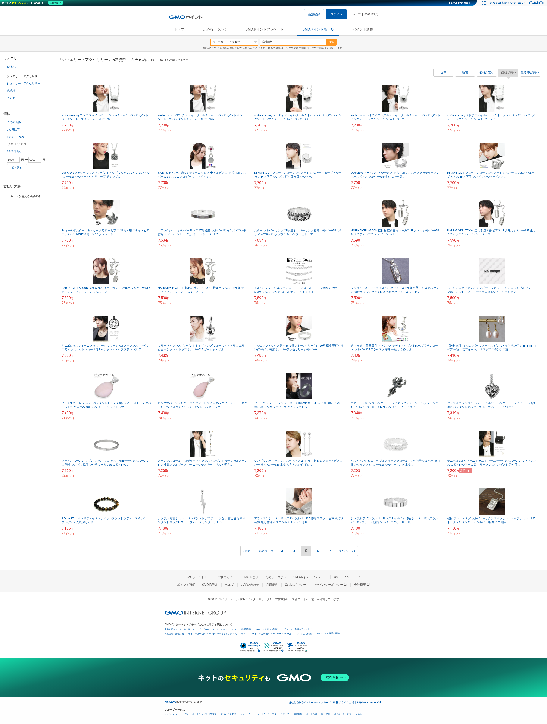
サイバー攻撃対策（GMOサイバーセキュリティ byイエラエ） (218, 634)
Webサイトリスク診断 (267, 629)
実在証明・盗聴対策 (174, 634)
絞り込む (17, 167)
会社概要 (360, 584)
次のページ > (347, 551)
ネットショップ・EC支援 (204, 714)
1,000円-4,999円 (16, 136)
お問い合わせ (250, 584)
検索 (331, 42)
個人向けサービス (342, 714)
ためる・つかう (215, 29)
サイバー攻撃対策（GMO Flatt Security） (272, 634)
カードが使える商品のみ (25, 196)
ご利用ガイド (226, 577)
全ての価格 (14, 122)
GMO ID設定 (371, 14)
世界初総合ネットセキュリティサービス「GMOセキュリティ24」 (196, 629)
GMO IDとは (250, 577)
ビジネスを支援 (228, 714)
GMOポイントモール (318, 29)
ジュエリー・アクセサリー (23, 83)
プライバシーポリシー (328, 584)
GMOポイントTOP (198, 577)
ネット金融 (311, 714)
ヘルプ (357, 14)
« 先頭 (246, 551)
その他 (11, 98)
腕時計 (11, 90)
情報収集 (298, 714)
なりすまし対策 (304, 634)
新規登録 (314, 14)
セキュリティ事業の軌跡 (328, 633)
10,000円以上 (15, 151)
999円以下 (13, 129)
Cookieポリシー (295, 584)
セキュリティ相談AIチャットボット (299, 629)
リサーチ (285, 714)
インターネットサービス (176, 714)
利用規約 (272, 584)
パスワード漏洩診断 (241, 629)
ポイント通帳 (363, 29)
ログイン (336, 14)
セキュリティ (246, 714)
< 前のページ (264, 551)
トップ (179, 29)
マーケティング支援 (266, 714)
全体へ (11, 67)
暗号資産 (325, 714)
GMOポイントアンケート (265, 29)
